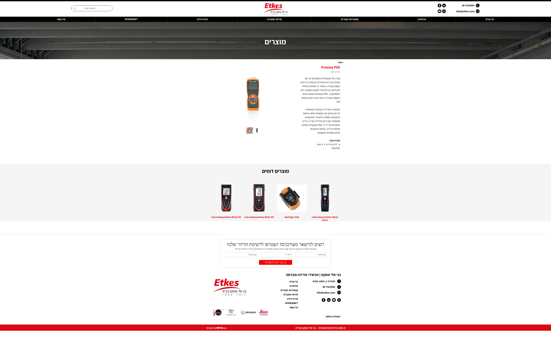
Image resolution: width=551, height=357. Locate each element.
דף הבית (293, 281)
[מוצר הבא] (207, 198)
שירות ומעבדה (290, 294)
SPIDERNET (291, 303)
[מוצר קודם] (344, 198)
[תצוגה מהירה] (325, 198)
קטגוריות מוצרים (289, 290)
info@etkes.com (465, 11)
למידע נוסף (335, 148)
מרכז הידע (292, 298)
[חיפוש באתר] (74, 8)
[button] (340, 62)
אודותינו (294, 285)
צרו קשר (293, 307)
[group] (275, 202)
